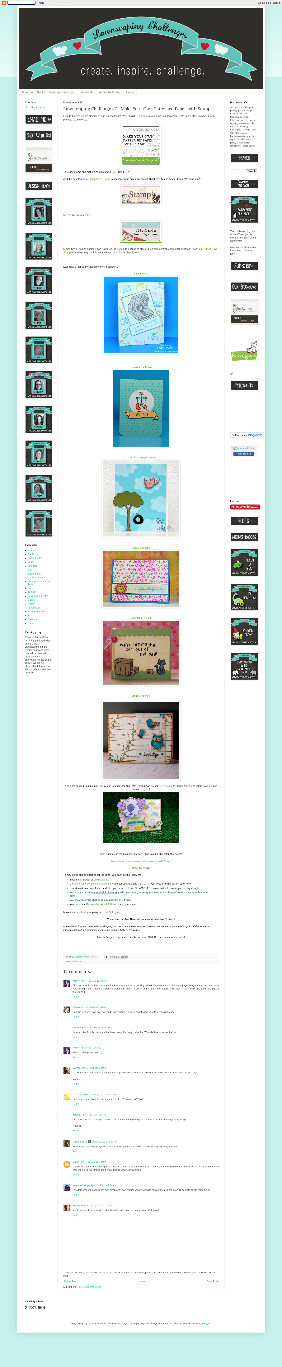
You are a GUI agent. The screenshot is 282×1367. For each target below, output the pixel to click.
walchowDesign (81, 1185)
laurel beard (34, 607)
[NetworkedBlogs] (243, 448)
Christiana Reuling (141, 617)
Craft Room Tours (37, 611)
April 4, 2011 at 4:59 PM (93, 1007)
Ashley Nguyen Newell (143, 457)
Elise (30, 615)
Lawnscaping (101, 879)
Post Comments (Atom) (89, 1287)
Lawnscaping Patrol (38, 596)
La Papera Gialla (81, 1094)
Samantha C (34, 574)
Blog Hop (33, 566)
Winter (76, 981)
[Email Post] (105, 957)
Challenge (76, 961)
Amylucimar (79, 1205)
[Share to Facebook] (123, 957)
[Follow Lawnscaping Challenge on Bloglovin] (246, 437)
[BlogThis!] (115, 957)
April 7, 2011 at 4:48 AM (94, 1114)
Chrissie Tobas (35, 577)
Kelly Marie (166, 786)
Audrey (31, 604)
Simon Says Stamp (99, 179)
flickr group (115, 912)
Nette (30, 623)
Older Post (212, 1281)
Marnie (76, 1068)
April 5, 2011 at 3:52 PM (93, 1047)
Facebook (86, 91)
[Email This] (112, 957)
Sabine (31, 588)
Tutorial (32, 592)
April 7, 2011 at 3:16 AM (104, 1094)
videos (31, 600)
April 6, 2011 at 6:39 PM (93, 1068)
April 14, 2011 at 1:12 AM (100, 1205)
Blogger (206, 1323)
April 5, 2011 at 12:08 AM (97, 1027)
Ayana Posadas (141, 547)
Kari (30, 569)
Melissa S (78, 1027)
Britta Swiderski (141, 695)
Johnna (77, 1114)
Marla (76, 1162)
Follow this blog (244, 454)
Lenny (31, 562)
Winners (32, 550)
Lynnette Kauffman (141, 367)
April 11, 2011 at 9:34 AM (103, 1185)
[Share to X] (119, 957)
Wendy (76, 1007)
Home (130, 91)
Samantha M (34, 558)
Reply (76, 996)
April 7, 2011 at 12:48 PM (93, 1162)
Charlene (33, 619)
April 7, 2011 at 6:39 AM (104, 1141)
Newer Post (70, 1281)
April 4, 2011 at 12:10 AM (94, 981)
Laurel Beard (141, 273)
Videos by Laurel (109, 91)
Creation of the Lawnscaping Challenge (48, 91)
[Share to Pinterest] (126, 957)
